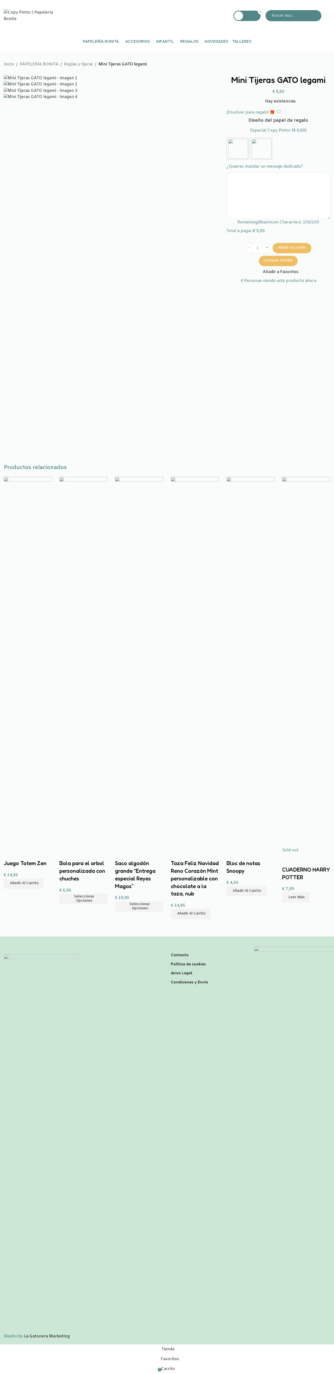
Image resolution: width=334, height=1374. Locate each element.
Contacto (180, 954)
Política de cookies (188, 963)
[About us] (209, 948)
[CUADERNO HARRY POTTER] (306, 661)
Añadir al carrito (292, 247)
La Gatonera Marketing (47, 1336)
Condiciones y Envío (189, 981)
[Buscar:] (293, 15)
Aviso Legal (181, 972)
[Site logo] (35, 15)
